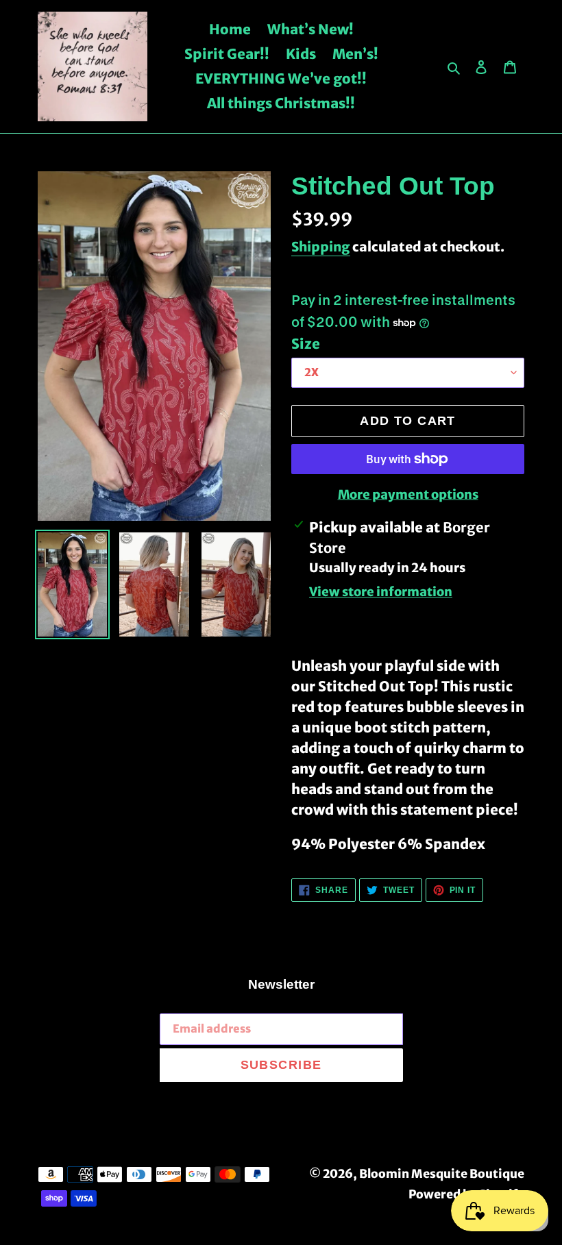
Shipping (320, 246)
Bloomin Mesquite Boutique (441, 1173)
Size (305, 343)
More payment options (408, 494)
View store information (380, 592)
